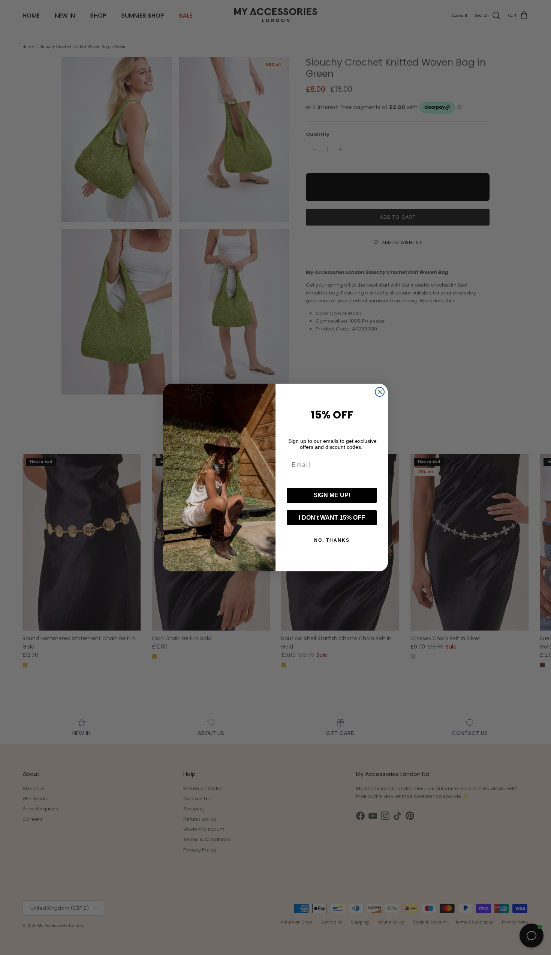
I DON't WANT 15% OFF (332, 517)
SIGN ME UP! (331, 495)
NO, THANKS (332, 540)
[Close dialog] (379, 391)
